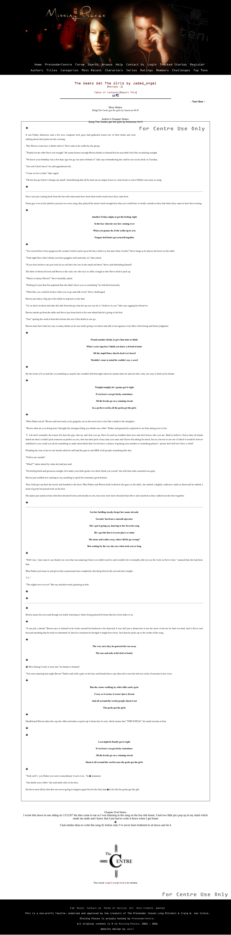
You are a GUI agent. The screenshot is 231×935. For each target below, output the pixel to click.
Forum (79, 64)
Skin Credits (144, 908)
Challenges (181, 70)
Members (162, 70)
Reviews (113, 86)
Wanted (160, 908)
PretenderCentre (58, 64)
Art (131, 908)
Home (38, 64)
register (119, 882)
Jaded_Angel (145, 83)
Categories (69, 70)
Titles (51, 70)
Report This (128, 92)
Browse (107, 64)
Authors (36, 70)
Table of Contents (106, 92)
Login (151, 64)
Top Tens (200, 70)
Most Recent (92, 70)
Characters (114, 70)
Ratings (146, 70)
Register (197, 64)
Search (93, 64)
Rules (80, 908)
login (108, 882)
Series (131, 70)
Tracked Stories (173, 64)
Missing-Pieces (129, 923)
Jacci (130, 929)
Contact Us (135, 64)
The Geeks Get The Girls (99, 83)
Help (119, 64)
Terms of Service (115, 908)
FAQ (72, 908)
